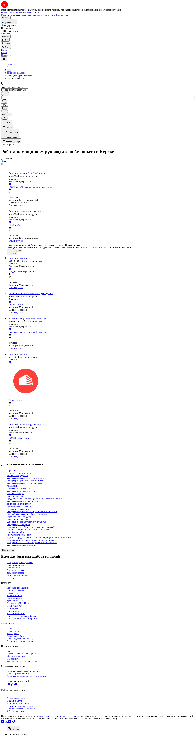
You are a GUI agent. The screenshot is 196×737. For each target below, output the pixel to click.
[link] (6, 43)
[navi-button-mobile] (4, 58)
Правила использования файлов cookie (50, 15)
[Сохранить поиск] (4, 101)
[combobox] (14, 87)
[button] (4, 50)
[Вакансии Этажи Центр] (101, 381)
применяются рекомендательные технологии (58, 716)
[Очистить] (5, 93)
